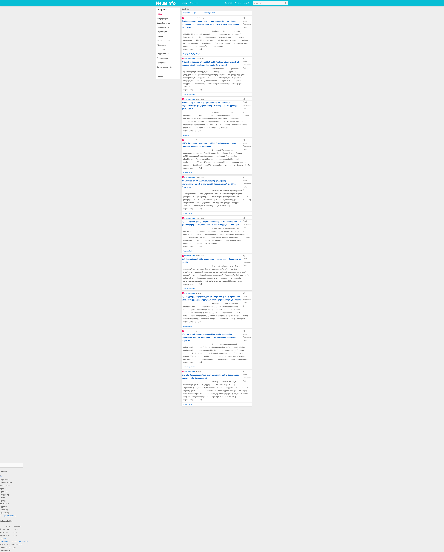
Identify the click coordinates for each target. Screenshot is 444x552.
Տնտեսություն (163, 27)
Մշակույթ (161, 49)
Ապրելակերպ (162, 32)
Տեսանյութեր (209, 12)
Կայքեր (3, 541)
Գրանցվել (194, 3)
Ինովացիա (161, 45)
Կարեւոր (186, 12)
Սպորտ (160, 36)
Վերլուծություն (163, 54)
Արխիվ (160, 76)
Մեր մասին (23, 541)
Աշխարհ (160, 71)
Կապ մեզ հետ (12, 541)
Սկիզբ (159, 14)
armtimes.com (189, 18)
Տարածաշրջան (163, 23)
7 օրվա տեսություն (8, 516)
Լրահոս (196, 12)
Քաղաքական (162, 18)
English (246, 3)
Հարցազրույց (162, 58)
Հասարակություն (164, 67)
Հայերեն (228, 3)
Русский (237, 3)
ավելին (3, 538)
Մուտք (184, 3)
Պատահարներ (163, 40)
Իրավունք (161, 62)
